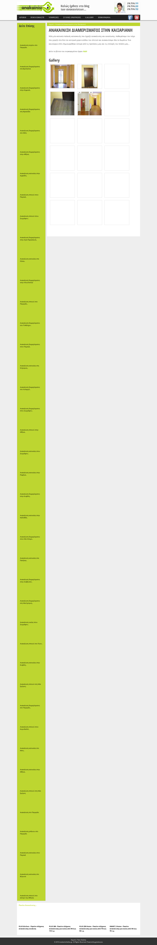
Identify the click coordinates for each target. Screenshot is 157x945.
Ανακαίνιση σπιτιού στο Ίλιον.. (31, 644)
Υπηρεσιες (54, 17)
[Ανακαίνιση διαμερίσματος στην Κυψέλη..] (31, 485)
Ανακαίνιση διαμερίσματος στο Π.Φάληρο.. (30, 324)
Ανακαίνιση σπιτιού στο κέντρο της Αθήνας (29, 896)
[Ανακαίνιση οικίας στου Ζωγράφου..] (31, 613)
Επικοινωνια (104, 17)
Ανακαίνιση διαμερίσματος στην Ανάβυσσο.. (30, 580)
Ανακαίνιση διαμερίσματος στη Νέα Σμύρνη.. (30, 602)
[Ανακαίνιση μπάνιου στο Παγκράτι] (31, 822)
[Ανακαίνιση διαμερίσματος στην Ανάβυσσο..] (31, 570)
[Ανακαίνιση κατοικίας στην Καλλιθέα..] (31, 506)
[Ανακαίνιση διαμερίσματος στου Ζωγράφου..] (31, 399)
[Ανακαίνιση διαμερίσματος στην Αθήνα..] (31, 143)
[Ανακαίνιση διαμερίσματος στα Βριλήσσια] (31, 57)
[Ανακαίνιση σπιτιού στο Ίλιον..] (31, 634)
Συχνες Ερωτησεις (72, 17)
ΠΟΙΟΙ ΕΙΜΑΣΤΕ (37, 17)
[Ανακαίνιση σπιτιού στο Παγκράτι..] (31, 292)
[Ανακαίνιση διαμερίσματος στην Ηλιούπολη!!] (31, 271)
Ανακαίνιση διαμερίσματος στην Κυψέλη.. (30, 495)
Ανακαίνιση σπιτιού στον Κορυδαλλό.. (29, 728)
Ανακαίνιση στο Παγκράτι (29, 812)
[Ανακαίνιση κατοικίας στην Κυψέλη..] (31, 653)
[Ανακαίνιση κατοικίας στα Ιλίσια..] (31, 250)
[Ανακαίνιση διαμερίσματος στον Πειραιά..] (31, 335)
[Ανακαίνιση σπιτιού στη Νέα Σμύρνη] (31, 782)
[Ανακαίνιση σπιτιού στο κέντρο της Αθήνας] (31, 886)
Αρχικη (22, 17)
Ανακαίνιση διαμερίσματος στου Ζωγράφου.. (30, 409)
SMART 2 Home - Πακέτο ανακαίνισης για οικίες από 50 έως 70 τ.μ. (123, 928)
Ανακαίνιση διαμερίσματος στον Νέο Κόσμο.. (30, 538)
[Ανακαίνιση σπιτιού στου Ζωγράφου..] (31, 207)
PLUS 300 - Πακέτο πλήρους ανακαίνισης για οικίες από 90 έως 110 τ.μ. (62, 928)
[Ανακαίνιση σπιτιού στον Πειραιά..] (31, 186)
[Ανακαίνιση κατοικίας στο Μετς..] (31, 739)
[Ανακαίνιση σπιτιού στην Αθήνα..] (31, 421)
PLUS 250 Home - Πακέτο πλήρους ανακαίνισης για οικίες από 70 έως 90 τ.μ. (92, 928)
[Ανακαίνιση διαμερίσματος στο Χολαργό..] (31, 378)
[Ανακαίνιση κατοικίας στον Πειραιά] (31, 844)
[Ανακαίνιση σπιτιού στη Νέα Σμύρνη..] (31, 675)
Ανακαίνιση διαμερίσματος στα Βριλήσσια (30, 67)
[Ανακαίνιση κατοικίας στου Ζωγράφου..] (31, 442)
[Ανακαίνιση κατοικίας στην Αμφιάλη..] (31, 164)
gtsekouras (99, 942)
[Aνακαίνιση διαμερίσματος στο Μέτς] (31, 121)
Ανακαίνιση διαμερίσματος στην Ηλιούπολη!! (30, 281)
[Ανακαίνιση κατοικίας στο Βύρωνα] (31, 865)
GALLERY (89, 17)
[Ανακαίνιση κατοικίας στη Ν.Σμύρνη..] (31, 356)
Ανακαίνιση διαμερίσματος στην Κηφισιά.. (30, 89)
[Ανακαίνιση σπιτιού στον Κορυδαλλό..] (31, 718)
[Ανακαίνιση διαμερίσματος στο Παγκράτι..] (31, 696)
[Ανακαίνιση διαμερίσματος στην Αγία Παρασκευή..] (31, 228)
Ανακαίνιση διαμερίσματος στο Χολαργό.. (30, 388)
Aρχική (73, 940)
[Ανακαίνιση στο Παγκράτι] (31, 803)
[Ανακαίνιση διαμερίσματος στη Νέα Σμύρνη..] (31, 592)
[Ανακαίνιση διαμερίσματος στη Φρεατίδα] (31, 100)
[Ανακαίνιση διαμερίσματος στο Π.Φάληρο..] (31, 314)
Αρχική (51, 24)
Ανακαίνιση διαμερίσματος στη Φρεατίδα (30, 110)
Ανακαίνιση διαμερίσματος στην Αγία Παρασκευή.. (30, 238)
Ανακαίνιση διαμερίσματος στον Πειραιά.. (30, 345)
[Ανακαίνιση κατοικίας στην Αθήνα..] (31, 760)
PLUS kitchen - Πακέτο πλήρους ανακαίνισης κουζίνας (31, 927)
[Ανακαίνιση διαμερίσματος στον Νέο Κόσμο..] (31, 528)
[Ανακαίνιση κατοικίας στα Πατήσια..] (31, 549)
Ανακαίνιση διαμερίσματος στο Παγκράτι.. (30, 706)
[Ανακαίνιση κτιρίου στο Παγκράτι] (31, 36)
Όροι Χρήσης (81, 940)
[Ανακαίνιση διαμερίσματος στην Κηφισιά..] (31, 79)
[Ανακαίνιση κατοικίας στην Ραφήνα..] (31, 463)
